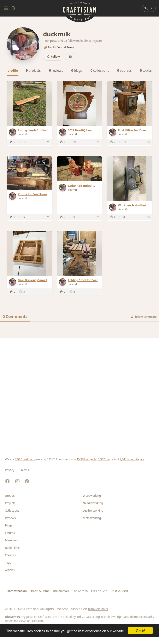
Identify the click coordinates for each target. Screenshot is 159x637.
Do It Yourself (119, 591)
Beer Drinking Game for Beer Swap (34, 280)
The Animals (61, 591)
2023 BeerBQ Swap (80, 130)
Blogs (8, 525)
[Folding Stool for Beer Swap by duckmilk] (79, 253)
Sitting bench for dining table (34, 130)
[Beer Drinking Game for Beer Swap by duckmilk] (29, 253)
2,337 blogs (105, 459)
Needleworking (93, 503)
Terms (25, 470)
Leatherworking (93, 510)
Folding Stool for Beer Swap (83, 280)
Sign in (148, 8)
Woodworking (92, 496)
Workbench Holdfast (132, 205)
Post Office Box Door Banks (132, 130)
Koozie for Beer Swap (32, 194)
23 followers (72, 41)
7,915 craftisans (25, 459)
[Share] (48, 142)
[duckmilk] (13, 132)
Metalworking (92, 518)
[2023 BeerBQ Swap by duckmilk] (79, 103)
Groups (10, 496)
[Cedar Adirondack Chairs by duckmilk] (79, 168)
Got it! (140, 630)
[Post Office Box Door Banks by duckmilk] (129, 103)
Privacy (9, 470)
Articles (10, 570)
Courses (10, 555)
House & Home (39, 591)
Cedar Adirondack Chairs (80, 186)
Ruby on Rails (98, 609)
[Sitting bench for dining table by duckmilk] (29, 103)
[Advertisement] (79, 392)
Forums (10, 533)
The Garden (80, 591)
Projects (10, 503)
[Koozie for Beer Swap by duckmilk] (29, 173)
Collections (12, 510)
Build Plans (12, 548)
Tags (8, 562)
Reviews (10, 518)
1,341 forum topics (131, 459)
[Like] (11, 142)
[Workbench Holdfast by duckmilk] (129, 178)
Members (11, 540)
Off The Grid (99, 591)
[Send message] (70, 56)
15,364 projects (86, 459)
